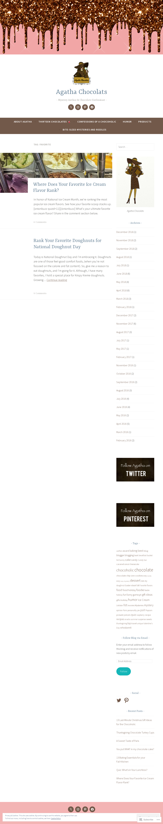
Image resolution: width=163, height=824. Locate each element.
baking (133, 550)
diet (142, 581)
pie (138, 610)
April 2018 (121, 290)
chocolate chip (123, 575)
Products (144, 121)
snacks (127, 619)
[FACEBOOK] (92, 809)
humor (132, 600)
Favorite (143, 585)
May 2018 (121, 282)
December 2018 (124, 232)
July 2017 (121, 340)
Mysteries (139, 605)
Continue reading (57, 280)
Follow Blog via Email (135, 638)
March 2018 (122, 298)
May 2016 (121, 415)
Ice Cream (143, 600)
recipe (148, 614)
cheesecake (134, 564)
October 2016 (123, 373)
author (119, 551)
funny (129, 594)
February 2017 (123, 357)
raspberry (140, 615)
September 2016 (125, 382)
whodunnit (125, 627)
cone (133, 575)
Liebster (119, 605)
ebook (133, 585)
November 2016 (124, 365)
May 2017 (121, 348)
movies (131, 605)
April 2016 (121, 423)
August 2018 (122, 257)
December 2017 (124, 315)
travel (134, 623)
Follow (123, 671)
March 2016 (122, 432)
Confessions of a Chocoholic (96, 121)
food (119, 590)
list (125, 605)
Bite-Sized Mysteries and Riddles (84, 129)
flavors (149, 585)
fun (124, 594)
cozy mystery (125, 581)
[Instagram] (78, 107)
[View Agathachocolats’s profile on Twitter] (119, 700)
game (135, 594)
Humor (127, 121)
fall (138, 585)
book (136, 555)
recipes (120, 619)
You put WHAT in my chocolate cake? (135, 749)
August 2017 (122, 332)
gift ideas (147, 594)
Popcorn (149, 610)
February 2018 (123, 307)
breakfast (142, 555)
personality (132, 610)
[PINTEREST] (85, 809)
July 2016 (121, 398)
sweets (149, 619)
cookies (139, 575)
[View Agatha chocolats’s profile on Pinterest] (127, 700)
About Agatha (23, 121)
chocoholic (125, 570)
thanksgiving (121, 623)
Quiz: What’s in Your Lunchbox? (131, 769)
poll (142, 610)
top (129, 623)
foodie (140, 590)
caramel (120, 564)
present (119, 614)
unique (140, 623)
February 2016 (123, 440)
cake (128, 560)
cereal (126, 564)
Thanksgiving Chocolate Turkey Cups (135, 732)
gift (140, 595)
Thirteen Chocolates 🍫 (55, 121)
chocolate (143, 570)
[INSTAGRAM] (78, 809)
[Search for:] (135, 146)
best (140, 550)
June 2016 (121, 407)
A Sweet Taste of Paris (127, 740)
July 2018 (121, 265)
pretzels (127, 615)
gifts (118, 600)
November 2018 (124, 240)
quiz (133, 615)
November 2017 (124, 323)
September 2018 (125, 248)
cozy (118, 581)
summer (134, 619)
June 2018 (121, 273)
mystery (148, 605)
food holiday (129, 590)
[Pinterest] (85, 107)
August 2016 (122, 390)
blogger (120, 555)
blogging (129, 555)
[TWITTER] (70, 809)
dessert (135, 580)
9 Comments (40, 293)
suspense (142, 619)
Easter (128, 585)
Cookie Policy (56, 818)
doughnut (120, 585)
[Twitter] (71, 107)
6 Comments (40, 222)
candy (134, 559)
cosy (145, 575)
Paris (125, 610)
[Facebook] (92, 107)
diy (146, 581)
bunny (122, 560)
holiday (124, 600)
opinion (119, 610)
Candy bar (142, 560)
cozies (149, 576)
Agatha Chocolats (81, 92)
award (125, 550)
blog (146, 550)
